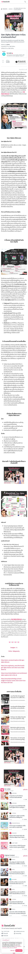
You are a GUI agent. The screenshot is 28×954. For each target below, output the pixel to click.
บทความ (10, 9)
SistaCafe (5, 9)
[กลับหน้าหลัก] (6, 1)
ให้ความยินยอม (19, 950)
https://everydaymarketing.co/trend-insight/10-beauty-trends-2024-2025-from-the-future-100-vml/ (13, 681)
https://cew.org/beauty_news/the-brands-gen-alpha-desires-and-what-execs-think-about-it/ (13, 668)
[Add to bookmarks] (3, 61)
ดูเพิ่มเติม (25, 789)
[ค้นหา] (25, 1)
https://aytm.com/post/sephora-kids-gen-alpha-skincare (13, 661)
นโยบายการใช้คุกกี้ (13, 947)
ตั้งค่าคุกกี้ (12, 950)
